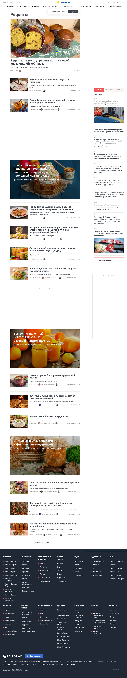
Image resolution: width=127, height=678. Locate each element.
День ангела (79, 628)
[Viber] (102, 2)
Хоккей (60, 574)
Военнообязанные (46, 620)
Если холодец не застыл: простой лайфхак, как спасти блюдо (53, 269)
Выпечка (113, 610)
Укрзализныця (45, 581)
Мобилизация (45, 605)
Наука (76, 557)
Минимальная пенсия (98, 627)
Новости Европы (116, 561)
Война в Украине (25, 606)
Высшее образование (27, 583)
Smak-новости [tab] (110, 89)
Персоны (60, 605)
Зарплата (25, 561)
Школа (24, 579)
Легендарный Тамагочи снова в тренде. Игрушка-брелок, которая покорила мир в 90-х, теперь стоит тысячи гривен (107, 220)
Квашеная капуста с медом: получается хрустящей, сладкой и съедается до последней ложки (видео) (33, 170)
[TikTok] (117, 2)
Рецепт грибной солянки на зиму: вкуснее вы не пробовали (53, 525)
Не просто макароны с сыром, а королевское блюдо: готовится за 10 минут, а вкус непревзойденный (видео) (53, 229)
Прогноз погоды (28, 591)
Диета (95, 568)
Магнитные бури (11, 631)
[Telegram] (105, 2)
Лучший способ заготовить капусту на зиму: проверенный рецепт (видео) (53, 249)
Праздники (79, 605)
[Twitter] (111, 2)
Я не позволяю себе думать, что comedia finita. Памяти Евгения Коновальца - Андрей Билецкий (106, 103)
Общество (26, 557)
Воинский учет (45, 624)
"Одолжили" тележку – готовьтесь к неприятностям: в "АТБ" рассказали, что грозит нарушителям (108, 183)
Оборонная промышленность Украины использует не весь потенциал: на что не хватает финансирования (109, 195)
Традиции (78, 621)
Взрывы (25, 618)
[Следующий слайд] (125, 7)
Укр (122, 2)
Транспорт (44, 567)
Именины (78, 631)
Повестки (43, 610)
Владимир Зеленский (61, 611)
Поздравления (10, 634)
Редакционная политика (52, 661)
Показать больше (42, 542)
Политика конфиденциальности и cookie (25, 661)
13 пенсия (96, 610)
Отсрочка (43, 617)
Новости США (115, 565)
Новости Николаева (9, 599)
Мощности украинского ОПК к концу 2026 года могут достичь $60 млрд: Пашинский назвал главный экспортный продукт (108, 143)
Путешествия (10, 620)
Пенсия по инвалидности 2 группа (98, 615)
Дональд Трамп (63, 615)
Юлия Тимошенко (63, 640)
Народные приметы (79, 616)
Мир (111, 557)
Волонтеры (26, 628)
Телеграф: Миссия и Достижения (51, 664)
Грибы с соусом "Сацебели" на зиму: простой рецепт (54, 483)
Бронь (42, 613)
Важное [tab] (120, 89)
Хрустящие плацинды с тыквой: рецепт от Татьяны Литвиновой (52, 397)
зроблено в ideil (118, 670)
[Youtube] (108, 2)
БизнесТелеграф (84, 7)
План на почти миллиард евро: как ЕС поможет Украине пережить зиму (109, 131)
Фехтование (61, 581)
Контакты (6, 664)
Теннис (60, 570)
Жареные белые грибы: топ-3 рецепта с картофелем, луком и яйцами (50, 504)
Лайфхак (8, 627)
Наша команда (18, 664)
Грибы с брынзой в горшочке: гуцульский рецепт (52, 376)
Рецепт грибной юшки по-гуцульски (48, 416)
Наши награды (111, 661)
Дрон (77, 572)
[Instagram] (114, 2)
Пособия (25, 587)
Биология (78, 568)
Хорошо (73, 12)
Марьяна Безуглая (64, 643)
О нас (5, 661)
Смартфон (79, 575)
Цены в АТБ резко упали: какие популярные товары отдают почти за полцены (108, 233)
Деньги (42, 563)
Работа (24, 565)
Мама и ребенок (98, 561)
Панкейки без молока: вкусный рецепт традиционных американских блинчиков (51, 208)
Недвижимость (45, 570)
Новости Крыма (10, 595)
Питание (96, 565)
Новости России (116, 568)
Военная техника (28, 632)
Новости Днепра (11, 568)
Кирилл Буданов (63, 633)
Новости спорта (60, 558)
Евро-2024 (61, 577)
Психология (97, 572)
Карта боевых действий (27, 613)
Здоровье (96, 557)
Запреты (78, 624)
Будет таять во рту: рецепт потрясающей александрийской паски (40, 62)
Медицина (26, 575)
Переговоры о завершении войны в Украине (22, 7)
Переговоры (26, 621)
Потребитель (9, 613)
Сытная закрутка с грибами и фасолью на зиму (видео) (33, 442)
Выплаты (25, 568)
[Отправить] (27, 2)
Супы (112, 617)
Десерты (113, 620)
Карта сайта (31, 664)
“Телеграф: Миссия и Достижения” (108, 7)
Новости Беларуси (117, 579)
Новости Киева (10, 561)
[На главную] (63, 2)
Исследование (98, 575)
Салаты (113, 624)
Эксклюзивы (69, 7)
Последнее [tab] (99, 89)
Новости (7, 557)
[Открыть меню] (4, 2)
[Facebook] (99, 2)
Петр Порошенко (63, 636)
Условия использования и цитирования (78, 661)
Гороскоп (8, 610)
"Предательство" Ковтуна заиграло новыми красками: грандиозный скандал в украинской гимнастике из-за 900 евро (108, 169)
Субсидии (25, 572)
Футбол (60, 563)
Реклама (100, 661)
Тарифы (43, 574)
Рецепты (113, 605)
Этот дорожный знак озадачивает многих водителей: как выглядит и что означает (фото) (107, 207)
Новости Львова (11, 575)
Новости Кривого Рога (11, 585)
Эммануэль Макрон (61, 623)
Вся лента (98, 95)
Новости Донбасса (8, 590)
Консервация (115, 613)
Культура (8, 624)
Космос (77, 565)
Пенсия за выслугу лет (97, 632)
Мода (7, 617)
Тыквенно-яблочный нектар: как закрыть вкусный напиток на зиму (32, 337)
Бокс (59, 567)
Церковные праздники (79, 611)
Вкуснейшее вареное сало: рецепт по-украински (49, 80)
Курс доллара (45, 577)
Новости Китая (115, 575)
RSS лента (71, 664)
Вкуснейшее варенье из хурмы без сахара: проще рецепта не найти (52, 101)
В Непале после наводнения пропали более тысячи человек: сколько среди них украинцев (107, 156)
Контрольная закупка (51, 7)
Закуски (113, 627)
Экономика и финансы (44, 558)
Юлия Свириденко (64, 647)
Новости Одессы (11, 572)
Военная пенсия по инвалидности (99, 621)
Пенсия (94, 605)
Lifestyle (7, 605)
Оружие (25, 625)
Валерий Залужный (61, 629)
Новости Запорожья (9, 579)
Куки (62, 12)
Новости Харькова (11, 565)
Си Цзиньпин (62, 619)
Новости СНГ (115, 572)
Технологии (79, 561)
